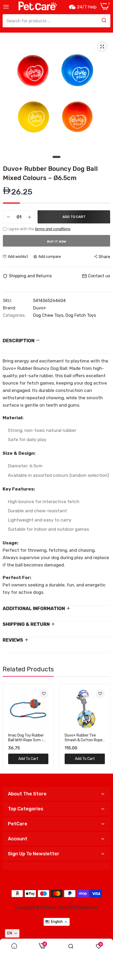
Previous (9, 726)
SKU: (7, 300)
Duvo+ (39, 307)
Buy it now (56, 241)
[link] (43, 693)
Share (104, 256)
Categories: (14, 315)
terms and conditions (52, 229)
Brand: (9, 308)
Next (103, 726)
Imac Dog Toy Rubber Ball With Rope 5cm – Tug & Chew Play (26, 738)
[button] (12, 933)
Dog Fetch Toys (80, 315)
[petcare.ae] (37, 7)
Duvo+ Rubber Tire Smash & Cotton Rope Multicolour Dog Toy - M (84, 738)
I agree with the (39, 229)
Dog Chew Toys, (49, 315)
